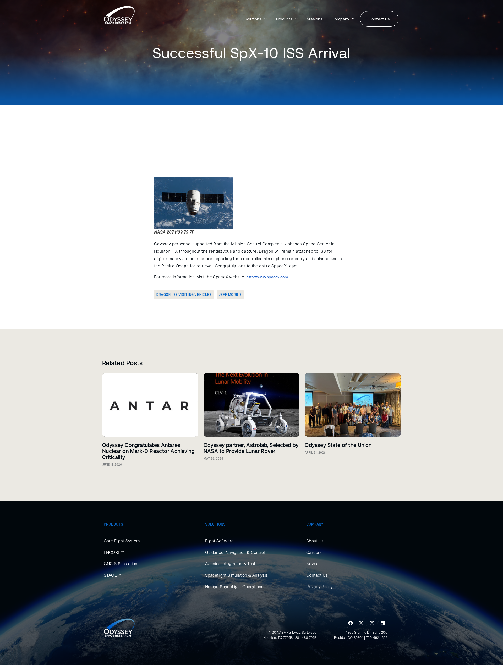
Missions (314, 19)
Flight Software (219, 541)
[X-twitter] (361, 623)
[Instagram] (372, 623)
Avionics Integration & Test (230, 564)
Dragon (163, 294)
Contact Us (317, 575)
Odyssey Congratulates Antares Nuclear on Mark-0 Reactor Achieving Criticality (148, 451)
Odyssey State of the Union (338, 445)
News (311, 564)
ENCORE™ (114, 552)
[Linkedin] (382, 623)
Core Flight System (122, 541)
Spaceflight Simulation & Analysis (236, 575)
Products (284, 19)
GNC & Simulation (121, 564)
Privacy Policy (319, 587)
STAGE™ (112, 575)
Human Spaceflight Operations (234, 587)
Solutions (253, 19)
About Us (315, 541)
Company (340, 19)
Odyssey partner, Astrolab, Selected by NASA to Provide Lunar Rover (251, 448)
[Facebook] (350, 623)
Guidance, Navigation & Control (235, 552)
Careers (314, 552)
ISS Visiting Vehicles (191, 294)
